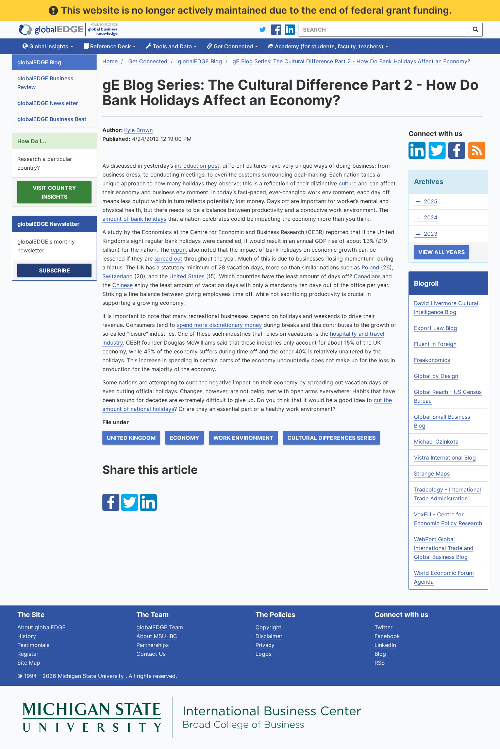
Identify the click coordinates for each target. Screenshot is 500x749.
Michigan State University (92, 675)
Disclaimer (268, 636)
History (26, 636)
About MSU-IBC (156, 636)
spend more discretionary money (219, 324)
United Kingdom (131, 437)
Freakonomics (432, 359)
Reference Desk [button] (110, 46)
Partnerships (152, 645)
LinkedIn (385, 645)
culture (347, 183)
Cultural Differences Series (331, 437)
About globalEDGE (41, 627)
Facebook (387, 636)
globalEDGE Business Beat (51, 119)
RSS (379, 662)
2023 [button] (425, 234)
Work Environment (243, 437)
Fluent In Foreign (435, 343)
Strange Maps (432, 473)
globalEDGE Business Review (45, 82)
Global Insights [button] (49, 46)
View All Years (441, 252)
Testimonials (33, 645)
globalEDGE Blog (39, 62)
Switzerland (117, 276)
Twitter (383, 627)
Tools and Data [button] (172, 46)
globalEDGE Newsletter (47, 103)
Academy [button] (328, 46)
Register (27, 653)
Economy (184, 437)
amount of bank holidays (134, 218)
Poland (370, 267)
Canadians (367, 276)
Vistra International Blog (445, 457)
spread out (168, 258)
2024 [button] (425, 217)
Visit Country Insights (54, 192)
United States (186, 276)
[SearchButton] (475, 29)
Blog (380, 653)
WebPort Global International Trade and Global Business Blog (443, 548)
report (179, 249)
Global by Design (436, 375)
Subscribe (54, 270)
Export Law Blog (435, 327)
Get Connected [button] (233, 46)
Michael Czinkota (436, 441)
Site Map (28, 662)
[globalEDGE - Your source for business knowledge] (68, 29)
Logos (263, 653)
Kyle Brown (138, 130)
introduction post (197, 165)
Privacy (264, 645)
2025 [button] (425, 201)
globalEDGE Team (159, 627)
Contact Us (151, 653)
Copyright (268, 627)
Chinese (122, 285)
